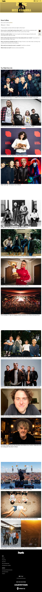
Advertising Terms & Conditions (6, 565)
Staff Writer (11, 22)
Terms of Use (4, 561)
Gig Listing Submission (5, 571)
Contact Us (3, 573)
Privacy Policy (4, 559)
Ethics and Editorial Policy (5, 563)
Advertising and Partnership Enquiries (7, 569)
